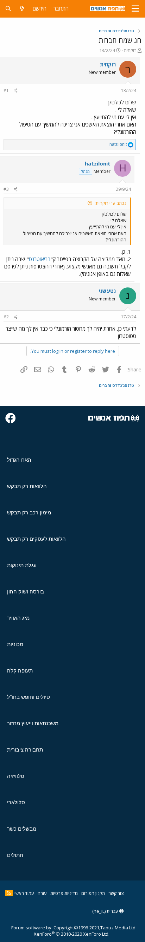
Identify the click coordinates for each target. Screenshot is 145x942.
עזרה (42, 893)
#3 (6, 189)
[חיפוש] (8, 8)
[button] (135, 9)
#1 (6, 90)
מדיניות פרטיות (64, 893)
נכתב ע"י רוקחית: (110, 203)
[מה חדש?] (22, 8)
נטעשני (107, 290)
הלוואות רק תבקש (27, 486)
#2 (6, 317)
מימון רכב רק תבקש (29, 512)
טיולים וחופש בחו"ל (28, 697)
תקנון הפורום (93, 893)
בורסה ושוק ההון (25, 592)
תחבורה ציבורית (25, 750)
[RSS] (9, 893)
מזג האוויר (18, 618)
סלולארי (16, 802)
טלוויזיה (15, 776)
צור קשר (116, 893)
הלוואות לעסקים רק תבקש (36, 539)
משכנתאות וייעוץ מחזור (32, 723)
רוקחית (130, 50)
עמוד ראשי (24, 893)
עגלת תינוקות (22, 565)
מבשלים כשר (21, 829)
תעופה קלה (20, 671)
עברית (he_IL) (105, 911)
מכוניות (15, 644)
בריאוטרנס (40, 258)
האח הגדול (19, 460)
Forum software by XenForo (60, 930)
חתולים (15, 855)
